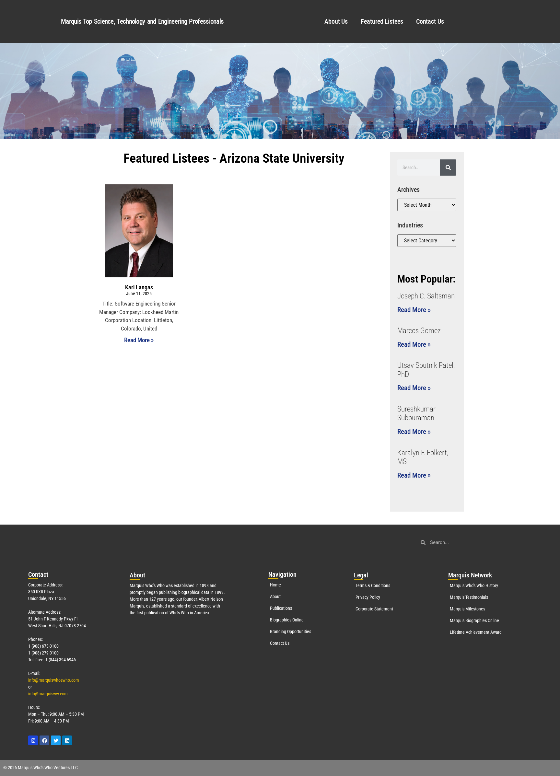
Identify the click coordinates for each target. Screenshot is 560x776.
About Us (336, 21)
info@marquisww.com (48, 693)
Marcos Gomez (419, 330)
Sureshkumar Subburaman (416, 414)
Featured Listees (382, 21)
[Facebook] (44, 740)
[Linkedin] (67, 740)
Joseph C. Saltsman (426, 296)
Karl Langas (139, 287)
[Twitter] (56, 740)
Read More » (139, 340)
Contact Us (430, 21)
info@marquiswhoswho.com (53, 680)
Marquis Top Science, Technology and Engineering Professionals (142, 21)
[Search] (448, 167)
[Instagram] (33, 740)
